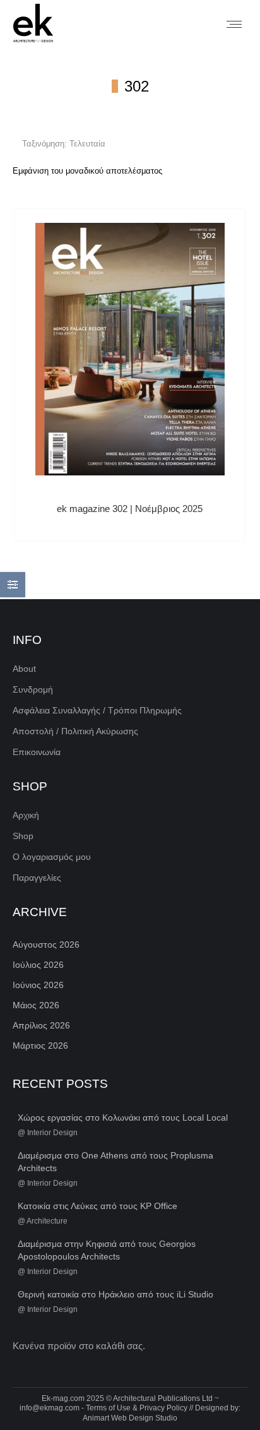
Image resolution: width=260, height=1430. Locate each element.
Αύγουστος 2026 (46, 944)
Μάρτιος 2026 (40, 1045)
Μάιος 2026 (36, 1005)
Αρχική (26, 815)
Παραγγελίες (37, 878)
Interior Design (52, 1132)
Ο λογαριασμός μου (52, 857)
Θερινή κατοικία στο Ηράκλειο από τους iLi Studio (115, 1294)
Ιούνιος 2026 (38, 985)
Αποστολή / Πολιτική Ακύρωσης (75, 731)
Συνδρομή (33, 689)
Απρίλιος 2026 (41, 1025)
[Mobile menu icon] (234, 24)
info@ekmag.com (50, 1407)
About (24, 669)
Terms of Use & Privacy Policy (136, 1407)
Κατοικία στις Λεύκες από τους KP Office (97, 1206)
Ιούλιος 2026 (38, 965)
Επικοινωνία (37, 752)
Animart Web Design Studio (130, 1418)
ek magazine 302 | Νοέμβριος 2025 (130, 508)
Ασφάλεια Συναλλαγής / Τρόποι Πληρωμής (97, 710)
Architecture (47, 1221)
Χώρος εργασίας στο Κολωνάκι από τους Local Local (123, 1117)
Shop (23, 836)
